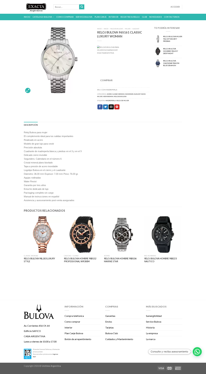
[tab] (31, 125)
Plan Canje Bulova (74, 333)
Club (144, 17)
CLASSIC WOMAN (118, 94)
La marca (150, 339)
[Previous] (24, 258)
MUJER (127, 29)
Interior (113, 17)
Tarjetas (109, 327)
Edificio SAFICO (32, 330)
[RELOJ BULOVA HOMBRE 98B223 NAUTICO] (163, 234)
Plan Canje (101, 17)
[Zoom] (28, 90)
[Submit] (81, 7)
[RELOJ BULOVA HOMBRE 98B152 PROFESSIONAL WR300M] (82, 234)
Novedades (155, 17)
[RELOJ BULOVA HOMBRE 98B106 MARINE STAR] (122, 234)
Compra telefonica (74, 315)
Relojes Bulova (116, 29)
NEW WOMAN (108, 96)
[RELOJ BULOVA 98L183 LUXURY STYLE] (42, 234)
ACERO (109, 94)
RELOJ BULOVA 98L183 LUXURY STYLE (39, 260)
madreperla (111, 100)
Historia (150, 327)
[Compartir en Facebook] (100, 107)
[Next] (181, 258)
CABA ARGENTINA (34, 336)
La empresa (152, 333)
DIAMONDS (129, 94)
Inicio (27, 17)
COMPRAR (106, 80)
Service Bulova (84, 17)
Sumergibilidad (154, 315)
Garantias (110, 315)
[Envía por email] (111, 107)
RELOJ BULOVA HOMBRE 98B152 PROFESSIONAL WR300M (80, 260)
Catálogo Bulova (42, 17)
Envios (108, 321)
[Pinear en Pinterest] (116, 107)
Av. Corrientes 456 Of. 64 (37, 325)
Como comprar (65, 17)
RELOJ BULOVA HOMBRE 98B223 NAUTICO (160, 260)
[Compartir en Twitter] (105, 107)
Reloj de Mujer (122, 100)
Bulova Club (111, 333)
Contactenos (172, 17)
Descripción (31, 125)
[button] (197, 351)
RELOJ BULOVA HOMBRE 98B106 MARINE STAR (120, 260)
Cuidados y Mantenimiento (119, 339)
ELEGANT (136, 29)
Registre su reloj (130, 17)
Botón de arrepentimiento (78, 339)
